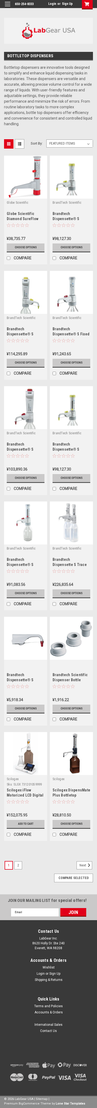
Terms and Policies (48, 1006)
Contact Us (48, 1031)
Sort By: (37, 143)
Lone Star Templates (70, 1103)
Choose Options (26, 247)
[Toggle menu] (7, 7)
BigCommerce (29, 1103)
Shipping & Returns (49, 980)
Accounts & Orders (48, 1012)
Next (83, 865)
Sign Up (67, 4)
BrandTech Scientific (67, 203)
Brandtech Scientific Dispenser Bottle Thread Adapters (70, 680)
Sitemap (42, 1099)
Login (52, 4)
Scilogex (13, 779)
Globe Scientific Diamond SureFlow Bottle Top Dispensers (25, 218)
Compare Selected (73, 878)
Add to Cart (25, 823)
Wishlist (49, 967)
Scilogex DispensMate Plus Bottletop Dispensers (71, 795)
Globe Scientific (17, 203)
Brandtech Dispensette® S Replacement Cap (21, 680)
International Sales (48, 1025)
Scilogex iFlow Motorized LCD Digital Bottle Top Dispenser (25, 795)
